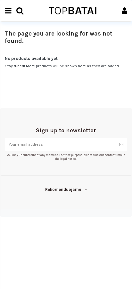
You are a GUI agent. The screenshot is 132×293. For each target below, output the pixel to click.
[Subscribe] (121, 144)
